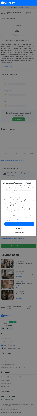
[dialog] (18, 208)
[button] (18, 232)
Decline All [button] (19, 228)
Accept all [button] (19, 224)
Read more (20, 220)
